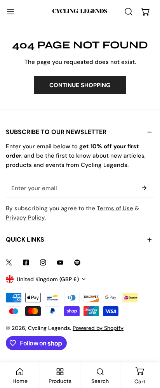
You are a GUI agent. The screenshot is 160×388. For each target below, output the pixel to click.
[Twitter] (8, 262)
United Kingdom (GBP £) (48, 279)
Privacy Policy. (26, 217)
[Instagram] (43, 262)
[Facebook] (26, 262)
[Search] (128, 11)
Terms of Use (115, 208)
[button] (145, 11)
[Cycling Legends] (80, 11)
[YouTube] (60, 262)
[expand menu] (10, 11)
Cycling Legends (49, 327)
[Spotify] (77, 262)
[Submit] (144, 188)
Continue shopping (80, 85)
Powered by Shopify (98, 327)
